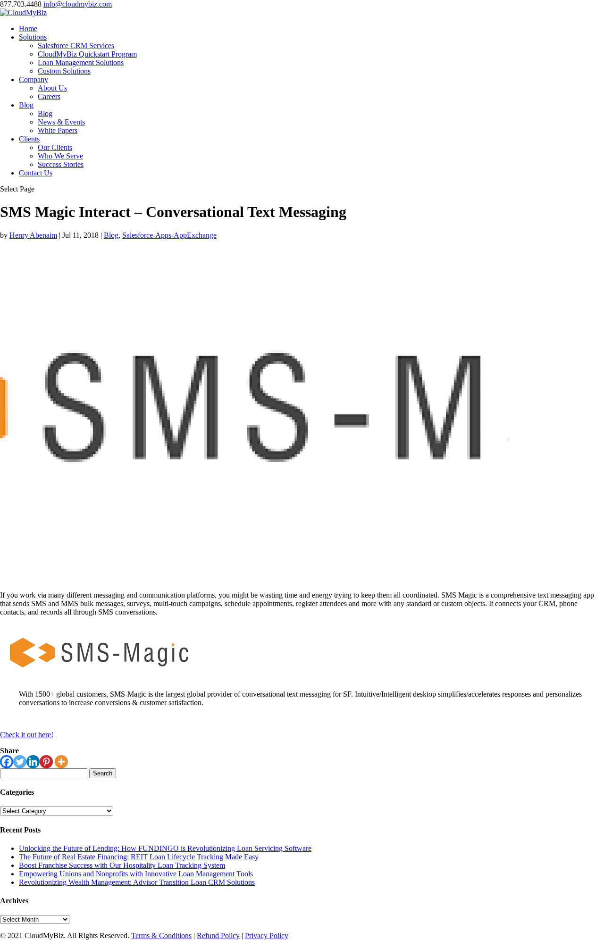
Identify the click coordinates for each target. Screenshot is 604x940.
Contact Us (35, 173)
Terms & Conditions (161, 936)
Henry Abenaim (33, 235)
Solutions (33, 37)
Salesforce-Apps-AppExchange (169, 235)
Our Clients (55, 147)
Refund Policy (218, 936)
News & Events (61, 122)
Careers (49, 96)
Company (33, 79)
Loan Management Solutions (81, 62)
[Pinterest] (46, 761)
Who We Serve (60, 156)
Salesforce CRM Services (76, 46)
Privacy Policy (266, 936)
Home (28, 29)
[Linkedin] (33, 761)
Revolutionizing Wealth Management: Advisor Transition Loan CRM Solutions (137, 882)
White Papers (57, 130)
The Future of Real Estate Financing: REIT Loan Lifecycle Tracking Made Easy (139, 857)
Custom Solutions (64, 71)
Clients (29, 139)
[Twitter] (19, 761)
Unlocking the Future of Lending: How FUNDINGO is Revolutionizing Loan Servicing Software (165, 848)
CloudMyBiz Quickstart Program (87, 54)
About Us (52, 88)
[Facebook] (6, 761)
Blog (26, 105)
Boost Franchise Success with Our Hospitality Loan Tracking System (122, 865)
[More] (61, 761)
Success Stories (61, 164)
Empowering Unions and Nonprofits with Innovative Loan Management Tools (136, 874)
